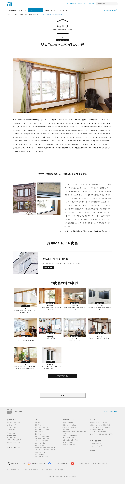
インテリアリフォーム (41, 427)
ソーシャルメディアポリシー (47, 470)
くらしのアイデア (35, 10)
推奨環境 (60, 470)
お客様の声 (37, 14)
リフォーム (23, 10)
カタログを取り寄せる (69, 437)
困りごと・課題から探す (42, 436)
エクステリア (11, 429)
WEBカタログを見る (13, 440)
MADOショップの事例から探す (44, 447)
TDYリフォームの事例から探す (44, 450)
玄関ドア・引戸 (11, 425)
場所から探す (11, 433)
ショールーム (62, 10)
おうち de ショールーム (97, 429)
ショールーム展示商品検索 (98, 432)
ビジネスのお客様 (109, 10)
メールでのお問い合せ (69, 442)
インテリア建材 (11, 427)
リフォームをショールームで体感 (100, 427)
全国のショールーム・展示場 (98, 423)
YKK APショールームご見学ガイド (100, 425)
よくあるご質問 (90, 3)
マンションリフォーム (41, 432)
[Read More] (25, 289)
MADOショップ (39, 452)
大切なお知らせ (94, 444)
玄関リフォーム (39, 425)
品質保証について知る (69, 427)
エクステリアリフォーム (42, 429)
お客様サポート (49, 10)
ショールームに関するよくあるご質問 (101, 434)
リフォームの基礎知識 (41, 441)
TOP (62, 395)
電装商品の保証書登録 (69, 435)
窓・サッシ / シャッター (14, 423)
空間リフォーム (39, 434)
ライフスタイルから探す (42, 438)
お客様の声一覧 (62, 376)
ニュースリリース (95, 446)
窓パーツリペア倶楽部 (41, 456)
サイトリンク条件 (22, 470)
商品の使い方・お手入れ (69, 425)
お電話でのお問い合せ (69, 444)
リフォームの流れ (40, 443)
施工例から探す (11, 437)
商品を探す (12, 10)
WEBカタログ (81, 3)
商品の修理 (65, 429)
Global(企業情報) (70, 3)
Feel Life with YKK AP (26, 14)
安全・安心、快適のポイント (71, 440)
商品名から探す (11, 435)
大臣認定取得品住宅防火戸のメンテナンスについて (75, 432)
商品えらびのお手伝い (13, 442)
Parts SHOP (38, 454)
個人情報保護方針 (33, 470)
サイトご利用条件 (11, 470)
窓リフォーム (39, 423)
